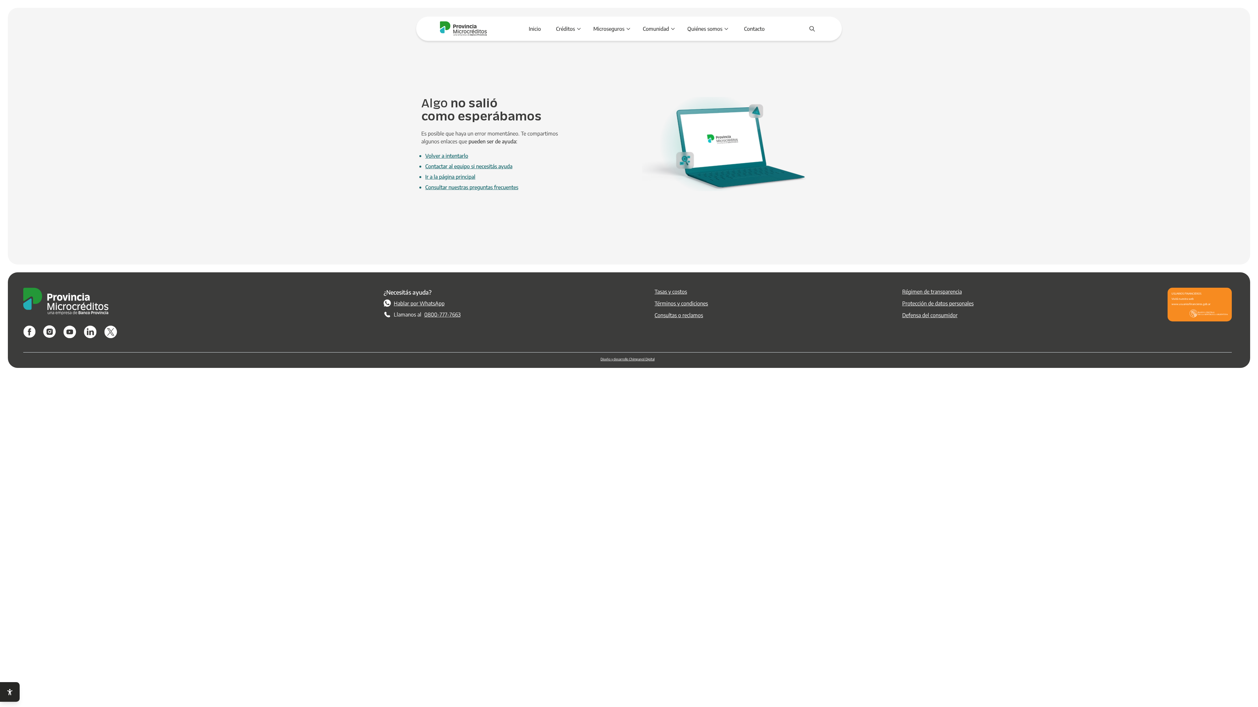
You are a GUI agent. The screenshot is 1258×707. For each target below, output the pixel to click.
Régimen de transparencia (932, 291)
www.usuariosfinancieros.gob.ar (1191, 304)
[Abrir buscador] (812, 28)
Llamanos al (427, 314)
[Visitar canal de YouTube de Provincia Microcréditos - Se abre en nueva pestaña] (69, 331)
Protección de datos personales (938, 303)
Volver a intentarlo (446, 155)
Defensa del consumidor (930, 315)
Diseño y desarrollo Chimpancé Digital (627, 359)
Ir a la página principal (450, 176)
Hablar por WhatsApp (419, 303)
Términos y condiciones (681, 303)
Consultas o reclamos (679, 315)
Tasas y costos (671, 291)
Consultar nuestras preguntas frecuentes (471, 187)
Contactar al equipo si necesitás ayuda (468, 166)
